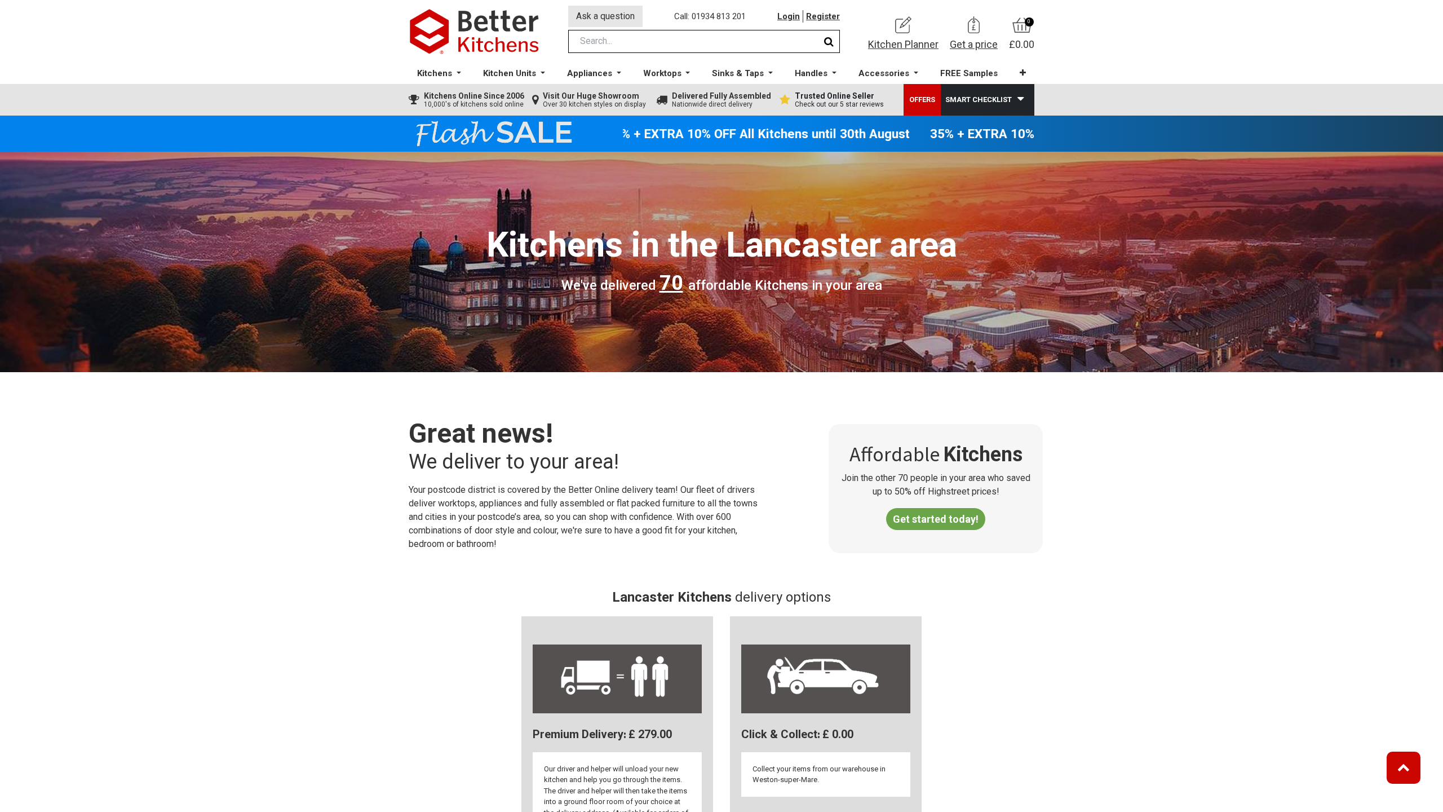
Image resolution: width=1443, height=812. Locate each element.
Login (788, 16)
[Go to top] (1403, 768)
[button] (1022, 73)
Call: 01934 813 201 (710, 16)
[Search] (828, 41)
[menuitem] (969, 73)
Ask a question (605, 16)
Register (823, 16)
